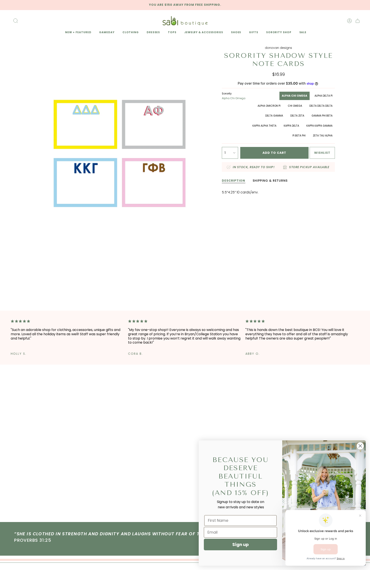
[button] (77, 32)
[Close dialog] (360, 446)
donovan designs (278, 48)
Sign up (240, 545)
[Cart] (358, 20)
